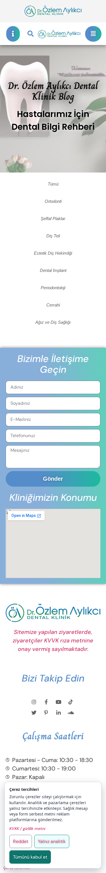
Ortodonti (53, 201)
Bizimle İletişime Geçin (53, 364)
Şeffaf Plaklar (53, 218)
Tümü (53, 184)
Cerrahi (53, 305)
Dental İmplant (53, 270)
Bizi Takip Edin (53, 678)
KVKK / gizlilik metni (27, 828)
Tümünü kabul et (30, 857)
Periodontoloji (53, 287)
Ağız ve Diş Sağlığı (53, 322)
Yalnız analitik (52, 841)
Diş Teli (53, 235)
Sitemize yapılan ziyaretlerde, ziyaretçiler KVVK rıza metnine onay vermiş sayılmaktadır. (53, 640)
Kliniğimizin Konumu (53, 497)
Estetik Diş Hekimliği (53, 253)
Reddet (20, 841)
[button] (30, 33)
